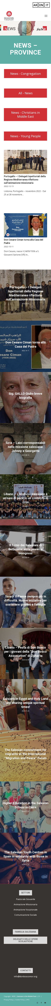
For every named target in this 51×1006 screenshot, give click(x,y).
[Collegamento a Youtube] (45, 1003)
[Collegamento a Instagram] (37, 1003)
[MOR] (21, 15)
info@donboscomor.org (25, 976)
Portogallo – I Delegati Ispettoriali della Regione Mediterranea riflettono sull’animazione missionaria (25, 179)
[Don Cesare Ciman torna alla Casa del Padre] (25, 225)
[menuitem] (46, 16)
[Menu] (46, 16)
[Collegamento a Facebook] (41, 1003)
